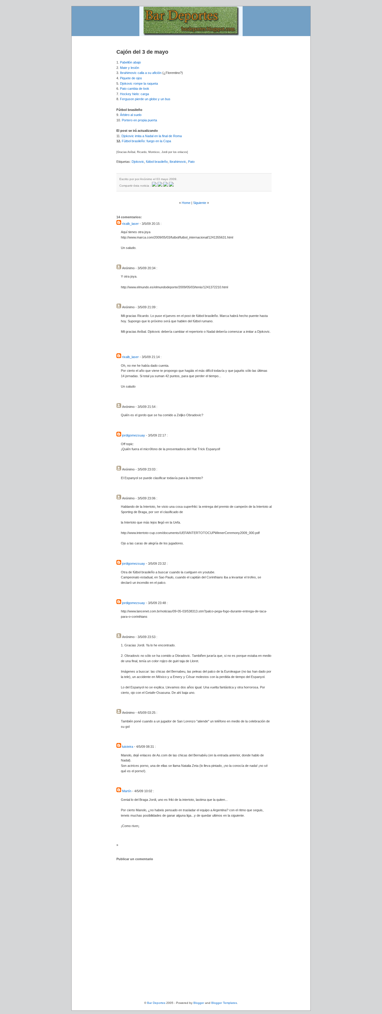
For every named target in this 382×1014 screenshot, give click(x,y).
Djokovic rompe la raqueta (139, 83)
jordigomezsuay (133, 435)
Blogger (198, 1002)
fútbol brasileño (157, 161)
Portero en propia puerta (139, 120)
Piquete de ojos (131, 78)
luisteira (127, 746)
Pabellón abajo (130, 62)
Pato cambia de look (134, 88)
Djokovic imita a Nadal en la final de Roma (151, 136)
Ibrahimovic (178, 161)
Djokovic (138, 161)
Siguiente (199, 203)
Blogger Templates (224, 1002)
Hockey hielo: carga (134, 94)
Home (186, 203)
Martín (126, 791)
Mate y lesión (129, 67)
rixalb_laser (130, 223)
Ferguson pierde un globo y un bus (145, 99)
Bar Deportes (156, 1002)
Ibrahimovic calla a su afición (140, 73)
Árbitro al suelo (130, 115)
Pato (191, 161)
